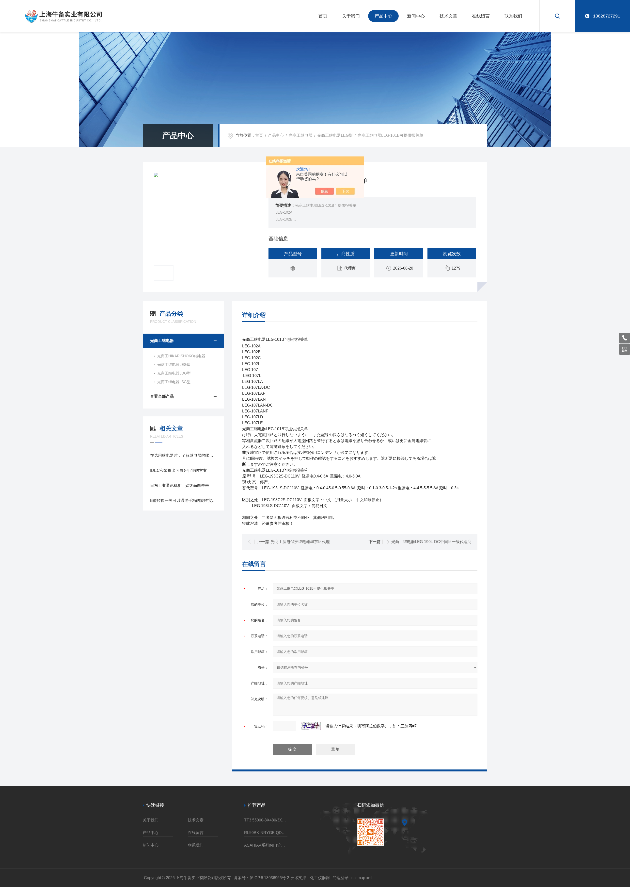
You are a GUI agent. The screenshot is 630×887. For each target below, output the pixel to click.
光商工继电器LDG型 (174, 373)
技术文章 (448, 16)
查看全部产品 (162, 396)
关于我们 (351, 16)
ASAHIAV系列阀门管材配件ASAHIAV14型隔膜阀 (265, 845)
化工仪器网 (320, 878)
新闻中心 (416, 16)
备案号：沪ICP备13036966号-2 (261, 878)
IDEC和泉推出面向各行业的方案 (178, 470)
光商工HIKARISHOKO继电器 (181, 356)
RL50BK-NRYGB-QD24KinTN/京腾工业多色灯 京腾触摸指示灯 (265, 833)
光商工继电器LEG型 (335, 135)
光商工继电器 (300, 135)
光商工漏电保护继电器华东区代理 (300, 542)
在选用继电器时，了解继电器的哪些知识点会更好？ (183, 455)
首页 (322, 16)
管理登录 (340, 878)
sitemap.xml (361, 878)
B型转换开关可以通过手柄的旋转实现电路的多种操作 (183, 500)
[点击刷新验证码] (311, 726)
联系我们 (513, 16)
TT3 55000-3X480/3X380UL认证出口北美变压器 (265, 820)
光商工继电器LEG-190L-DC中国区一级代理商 (431, 542)
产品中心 (383, 16)
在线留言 (481, 16)
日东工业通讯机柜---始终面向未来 (179, 485)
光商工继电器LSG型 (173, 382)
